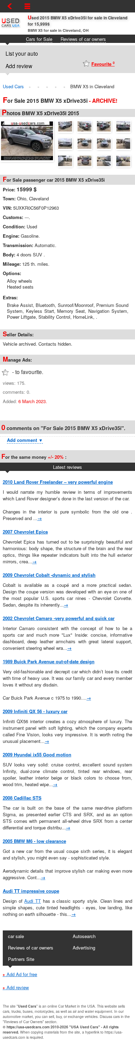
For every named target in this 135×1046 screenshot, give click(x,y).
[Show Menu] (27, 6)
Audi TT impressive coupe (31, 891)
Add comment (25, 440)
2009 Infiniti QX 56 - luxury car (35, 711)
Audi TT (32, 901)
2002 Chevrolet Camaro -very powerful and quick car (59, 618)
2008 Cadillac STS (22, 797)
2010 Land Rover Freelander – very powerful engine (58, 482)
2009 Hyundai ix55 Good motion (37, 754)
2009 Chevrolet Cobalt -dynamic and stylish (49, 575)
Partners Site (21, 959)
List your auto (22, 53)
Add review (19, 66)
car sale (16, 936)
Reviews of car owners (83, 39)
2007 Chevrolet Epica (25, 531)
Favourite (103, 64)
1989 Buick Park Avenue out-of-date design (48, 661)
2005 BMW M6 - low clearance (34, 841)
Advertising (84, 947)
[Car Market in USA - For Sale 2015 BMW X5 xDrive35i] (28, 140)
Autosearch (84, 936)
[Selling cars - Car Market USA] (10, 27)
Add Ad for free (19, 974)
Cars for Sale (39, 39)
